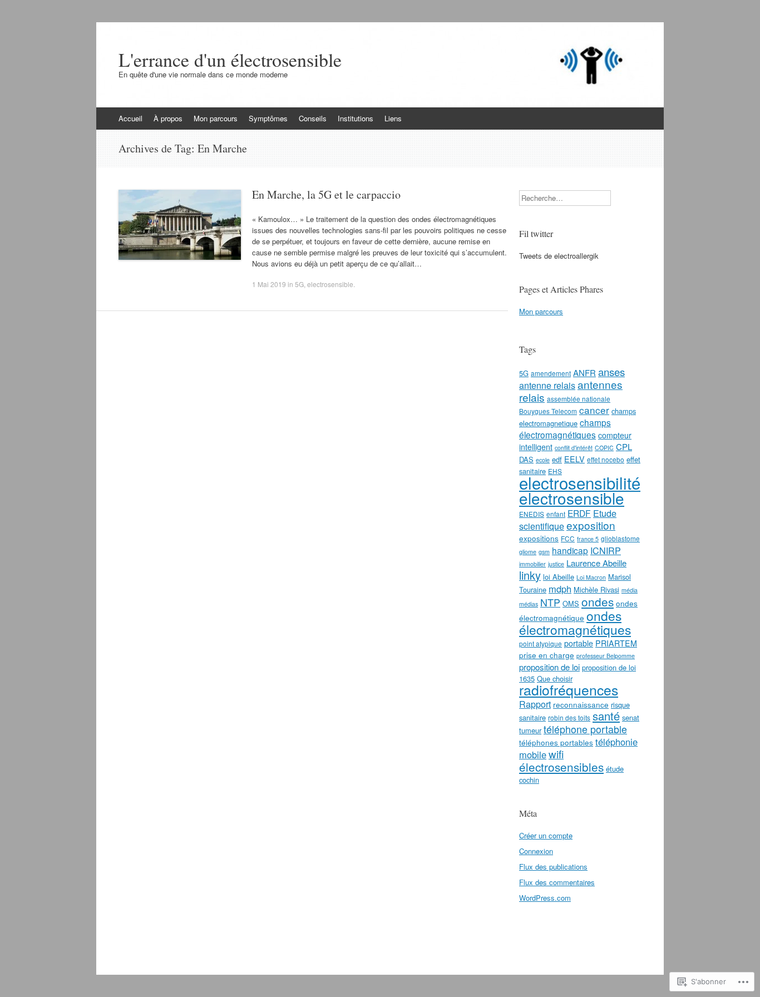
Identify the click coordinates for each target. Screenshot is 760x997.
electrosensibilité (579, 482)
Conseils (313, 118)
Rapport (535, 703)
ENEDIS (531, 514)
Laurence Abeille (596, 563)
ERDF (579, 513)
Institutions (355, 118)
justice (556, 564)
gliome (527, 551)
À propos (168, 118)
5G (299, 284)
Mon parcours (216, 118)
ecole (543, 460)
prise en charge (546, 654)
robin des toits (569, 717)
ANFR (584, 372)
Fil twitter (536, 233)
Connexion (536, 851)
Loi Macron (591, 577)
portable (578, 643)
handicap (570, 550)
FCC (568, 538)
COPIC (604, 447)
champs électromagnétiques (565, 428)
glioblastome (620, 538)
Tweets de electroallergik (559, 255)
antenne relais (547, 385)
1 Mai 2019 (269, 284)
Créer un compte (546, 835)
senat (630, 717)
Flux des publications (553, 866)
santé (606, 716)
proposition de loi (549, 667)
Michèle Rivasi (596, 589)
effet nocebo (605, 459)
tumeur (530, 730)
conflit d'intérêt (574, 447)
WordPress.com (545, 897)
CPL (624, 446)
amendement (551, 373)
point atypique (540, 643)
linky (530, 575)
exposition (590, 524)
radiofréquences (568, 689)
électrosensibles (561, 766)
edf (557, 459)
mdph (560, 588)
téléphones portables (556, 742)
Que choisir (555, 678)
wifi (556, 753)
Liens (393, 118)
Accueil (130, 118)
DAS (526, 459)
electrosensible (330, 284)
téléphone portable (585, 729)
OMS (570, 603)
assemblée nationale (578, 398)
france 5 (588, 539)
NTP (550, 602)
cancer (594, 410)
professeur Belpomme (605, 655)
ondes (597, 601)
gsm (544, 551)
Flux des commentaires (557, 882)
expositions (539, 538)
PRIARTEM (616, 643)
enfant (555, 514)
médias (528, 604)
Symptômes (268, 118)
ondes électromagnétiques (575, 622)
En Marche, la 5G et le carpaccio (326, 194)
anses (611, 371)
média (629, 590)
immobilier (532, 564)
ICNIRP (605, 550)
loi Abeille (558, 576)
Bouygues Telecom (548, 411)
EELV (574, 459)
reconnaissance (581, 704)
